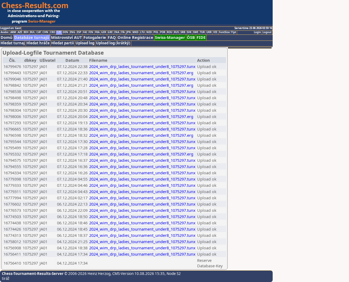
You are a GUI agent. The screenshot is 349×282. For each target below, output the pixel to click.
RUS (176, 32)
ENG (72, 32)
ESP (79, 32)
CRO (52, 32)
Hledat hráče (38, 43)
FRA (97, 32)
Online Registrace (135, 37)
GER (103, 32)
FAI (85, 32)
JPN (128, 32)
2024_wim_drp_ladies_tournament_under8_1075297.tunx (142, 66)
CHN (45, 32)
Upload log (85, 43)
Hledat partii (62, 43)
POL (156, 32)
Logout (267, 32)
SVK (189, 32)
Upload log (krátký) (113, 43)
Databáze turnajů (31, 37)
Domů (7, 37)
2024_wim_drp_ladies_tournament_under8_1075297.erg (141, 72)
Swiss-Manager (170, 37)
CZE (59, 32)
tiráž (5, 278)
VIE (215, 32)
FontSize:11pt (227, 32)
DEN (65, 32)
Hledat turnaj (13, 43)
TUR (202, 32)
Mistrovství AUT (66, 37)
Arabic (5, 32)
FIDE (201, 37)
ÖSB (191, 37)
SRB (182, 32)
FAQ (112, 37)
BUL (32, 32)
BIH (26, 32)
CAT (39, 32)
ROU (169, 32)
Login (257, 32)
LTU (142, 32)
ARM (13, 32)
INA (116, 32)
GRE (110, 32)
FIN (91, 32)
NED (149, 32)
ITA (123, 32)
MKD (136, 32)
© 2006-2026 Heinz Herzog (87, 273)
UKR (209, 32)
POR (162, 32)
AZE (20, 32)
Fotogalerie (94, 37)
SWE (195, 32)
